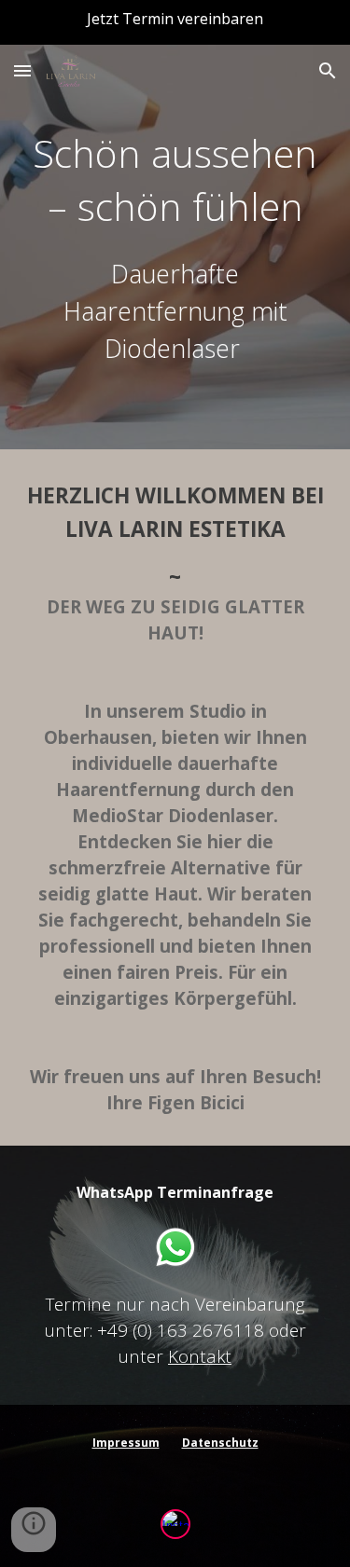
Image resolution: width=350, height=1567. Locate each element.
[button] (22, 70)
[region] (175, 22)
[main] (175, 247)
